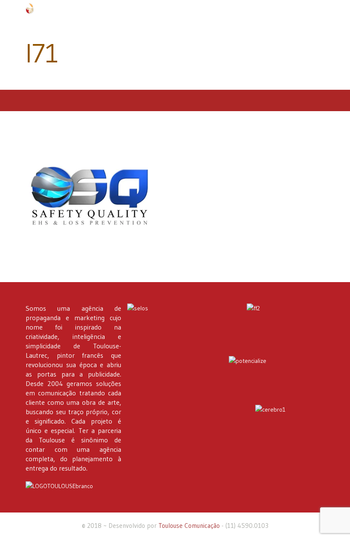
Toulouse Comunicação (189, 525)
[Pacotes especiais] (276, 376)
